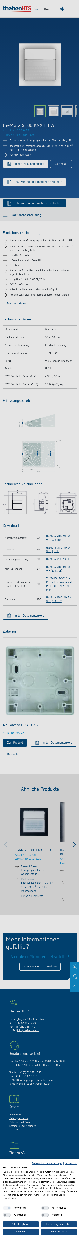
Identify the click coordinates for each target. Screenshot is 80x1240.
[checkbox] (7, 1208)
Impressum (71, 1163)
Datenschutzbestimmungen (47, 1163)
